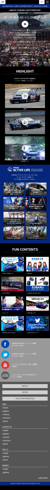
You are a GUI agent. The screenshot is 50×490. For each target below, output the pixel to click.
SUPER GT (7, 427)
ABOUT (25, 386)
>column (5, 415)
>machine (6, 418)
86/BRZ (5, 466)
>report (5, 408)
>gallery (5, 411)
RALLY (5, 450)
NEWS (25, 392)
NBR (4, 404)
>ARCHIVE (43, 478)
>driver (5, 421)
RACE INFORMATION (25, 399)
